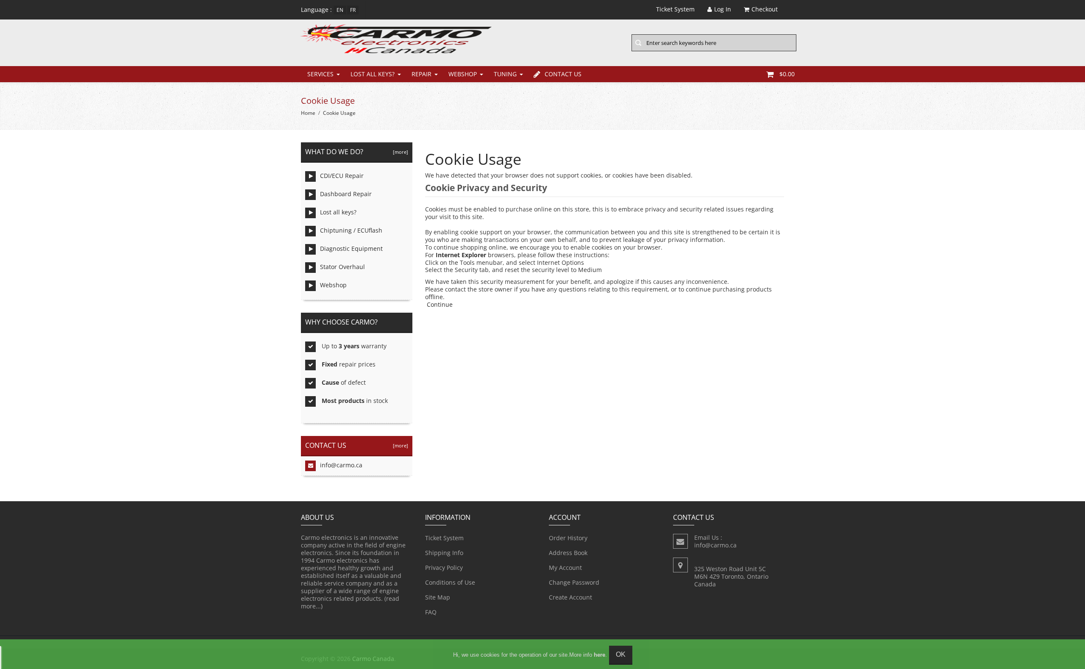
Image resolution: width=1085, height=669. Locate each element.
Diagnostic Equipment (351, 248)
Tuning (505, 74)
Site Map (437, 597)
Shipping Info (444, 553)
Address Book (568, 553)
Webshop (462, 74)
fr (353, 10)
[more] (399, 152)
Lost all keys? (373, 74)
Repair (421, 74)
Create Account (570, 597)
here (599, 655)
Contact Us (563, 74)
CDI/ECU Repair (342, 176)
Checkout (764, 9)
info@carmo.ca (341, 465)
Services (320, 74)
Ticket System (444, 538)
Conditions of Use (450, 582)
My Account (565, 568)
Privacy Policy (444, 568)
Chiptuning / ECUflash (351, 230)
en (340, 10)
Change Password (574, 582)
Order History (568, 538)
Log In (722, 9)
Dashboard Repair (346, 194)
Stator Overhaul (342, 267)
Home (308, 113)
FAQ (431, 612)
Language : (316, 10)
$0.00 (787, 74)
